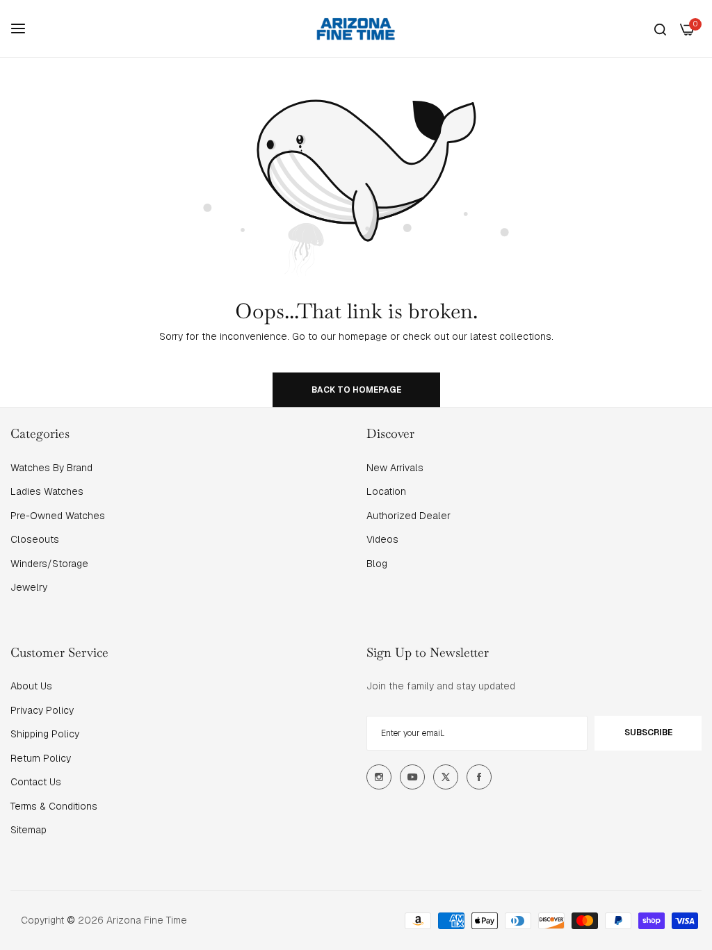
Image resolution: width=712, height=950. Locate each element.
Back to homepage (356, 389)
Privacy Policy (42, 710)
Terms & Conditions (53, 806)
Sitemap (28, 830)
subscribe (648, 732)
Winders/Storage (49, 563)
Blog (376, 563)
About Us (31, 686)
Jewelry (28, 587)
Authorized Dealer (408, 515)
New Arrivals (394, 467)
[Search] (660, 29)
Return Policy (40, 758)
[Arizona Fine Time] (356, 28)
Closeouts (34, 539)
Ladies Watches (46, 491)
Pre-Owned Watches (57, 515)
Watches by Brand (51, 467)
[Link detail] (378, 776)
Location (386, 491)
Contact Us (35, 782)
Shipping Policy (44, 734)
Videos (382, 539)
